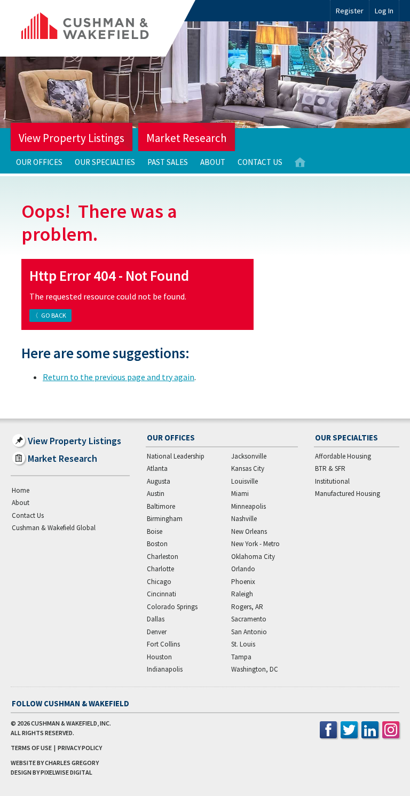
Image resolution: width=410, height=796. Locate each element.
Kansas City (247, 468)
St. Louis (243, 644)
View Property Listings (71, 138)
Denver (157, 631)
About (212, 162)
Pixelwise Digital (66, 772)
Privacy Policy (80, 748)
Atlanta (157, 468)
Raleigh (242, 593)
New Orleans (249, 531)
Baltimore (161, 506)
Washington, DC (254, 669)
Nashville (244, 518)
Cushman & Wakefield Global (54, 527)
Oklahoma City (253, 556)
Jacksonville (248, 456)
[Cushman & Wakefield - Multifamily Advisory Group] (103, 28)
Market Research (186, 138)
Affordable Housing (343, 456)
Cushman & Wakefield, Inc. (71, 723)
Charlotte (160, 568)
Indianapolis (165, 669)
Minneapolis (248, 506)
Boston (157, 543)
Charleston (162, 556)
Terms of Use (31, 748)
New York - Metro (255, 543)
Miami (240, 493)
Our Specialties (105, 162)
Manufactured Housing (347, 493)
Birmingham (165, 518)
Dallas (155, 619)
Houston (159, 656)
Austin (155, 493)
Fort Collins (163, 644)
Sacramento (248, 619)
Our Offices (39, 162)
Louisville (244, 481)
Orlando (243, 568)
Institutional (332, 481)
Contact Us (260, 162)
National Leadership (175, 456)
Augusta (158, 481)
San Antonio (249, 631)
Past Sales (167, 162)
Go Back (53, 315)
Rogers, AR (247, 606)
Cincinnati (161, 593)
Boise (154, 531)
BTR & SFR (330, 468)
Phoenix (243, 581)
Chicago (159, 581)
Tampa (241, 656)
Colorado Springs (172, 606)
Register (350, 10)
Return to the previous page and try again (118, 377)
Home (300, 162)
